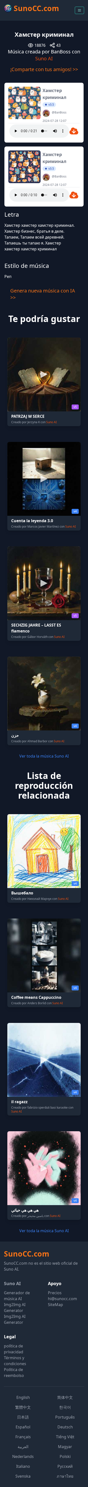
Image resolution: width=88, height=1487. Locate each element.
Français (23, 1436)
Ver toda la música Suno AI (44, 756)
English (23, 1397)
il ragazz (19, 1101)
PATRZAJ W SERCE (27, 416)
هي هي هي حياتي (25, 1210)
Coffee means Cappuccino (36, 997)
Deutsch (65, 1427)
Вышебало (22, 893)
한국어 (65, 1407)
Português (65, 1417)
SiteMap (55, 1304)
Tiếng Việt (65, 1436)
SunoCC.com (26, 1254)
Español (23, 1427)
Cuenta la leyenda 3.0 (32, 520)
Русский (65, 1466)
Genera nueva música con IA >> (42, 294)
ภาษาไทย (65, 1476)
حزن (15, 735)
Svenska (23, 1476)
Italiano (23, 1466)
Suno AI (44, 58)
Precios (55, 1292)
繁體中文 (23, 1407)
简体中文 (65, 1397)
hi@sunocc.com (62, 1298)
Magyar (65, 1446)
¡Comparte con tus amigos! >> (44, 69)
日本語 (23, 1417)
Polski (65, 1456)
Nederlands (23, 1456)
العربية (23, 1446)
